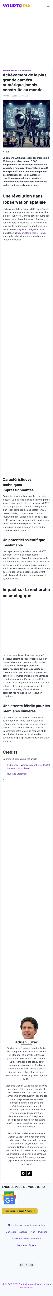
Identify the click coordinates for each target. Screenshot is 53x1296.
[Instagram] (31, 1265)
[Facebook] (21, 1265)
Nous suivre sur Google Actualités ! (20, 1211)
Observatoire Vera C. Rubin (31, 232)
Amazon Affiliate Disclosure (26, 1238)
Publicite (42, 1231)
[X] (26, 1265)
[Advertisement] (26, 39)
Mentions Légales (26, 1245)
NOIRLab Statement (17, 773)
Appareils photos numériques (17, 70)
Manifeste (11, 1231)
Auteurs (23, 1231)
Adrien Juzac (11, 96)
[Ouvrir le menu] (48, 6)
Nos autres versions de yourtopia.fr (26, 1225)
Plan (32, 1231)
